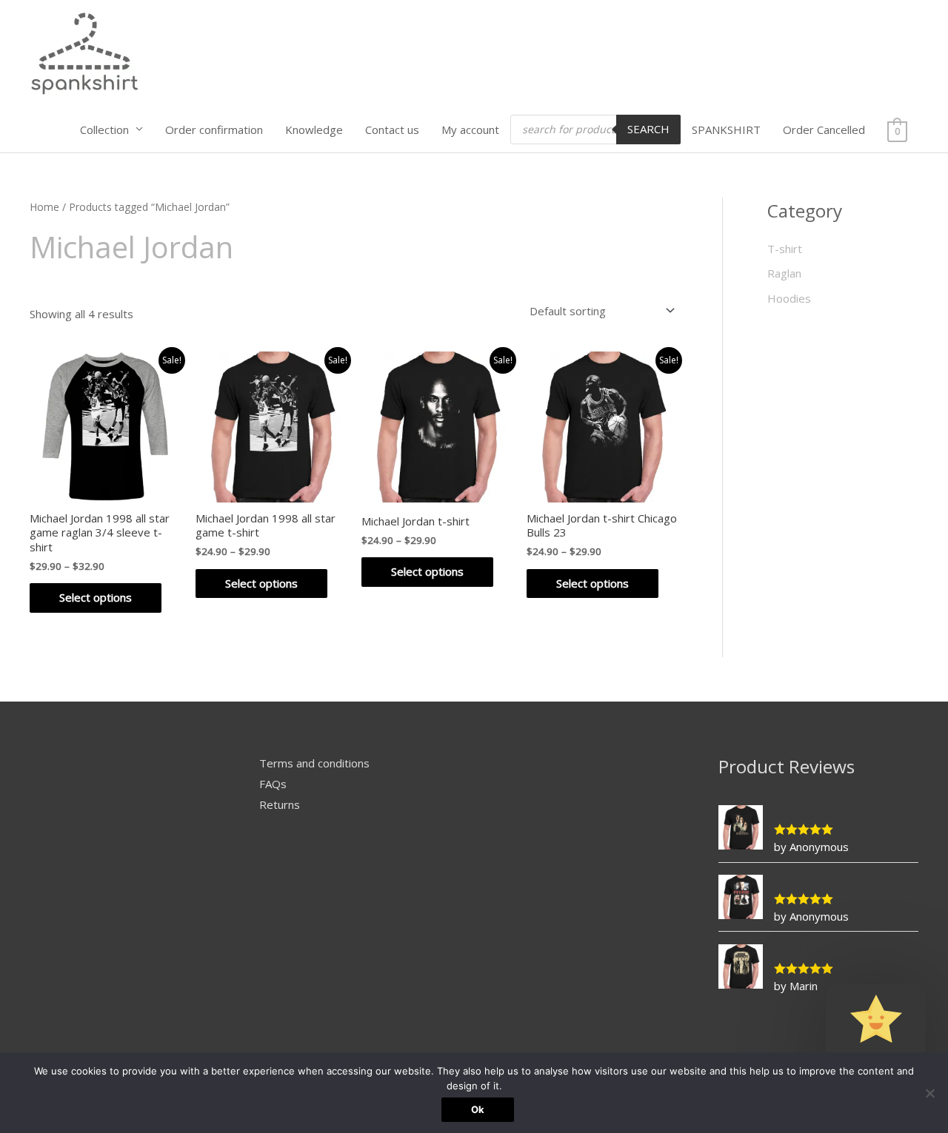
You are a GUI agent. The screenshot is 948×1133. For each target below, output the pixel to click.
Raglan (784, 273)
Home (44, 207)
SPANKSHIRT (726, 129)
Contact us (392, 129)
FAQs (273, 783)
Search (648, 128)
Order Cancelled (824, 129)
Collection (104, 129)
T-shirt (784, 248)
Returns (279, 804)
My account (470, 129)
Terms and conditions (314, 763)
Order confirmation (214, 129)
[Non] (929, 1093)
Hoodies (789, 298)
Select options (95, 597)
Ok (477, 1109)
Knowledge (314, 129)
